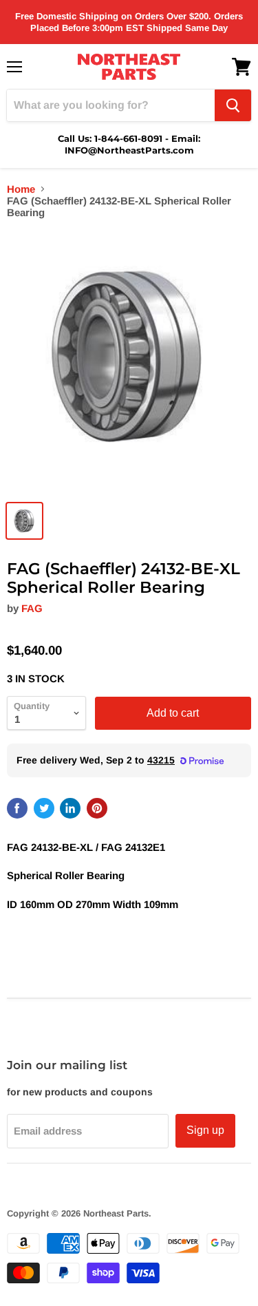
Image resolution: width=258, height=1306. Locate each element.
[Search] (233, 105)
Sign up (205, 1130)
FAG (32, 608)
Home (21, 189)
